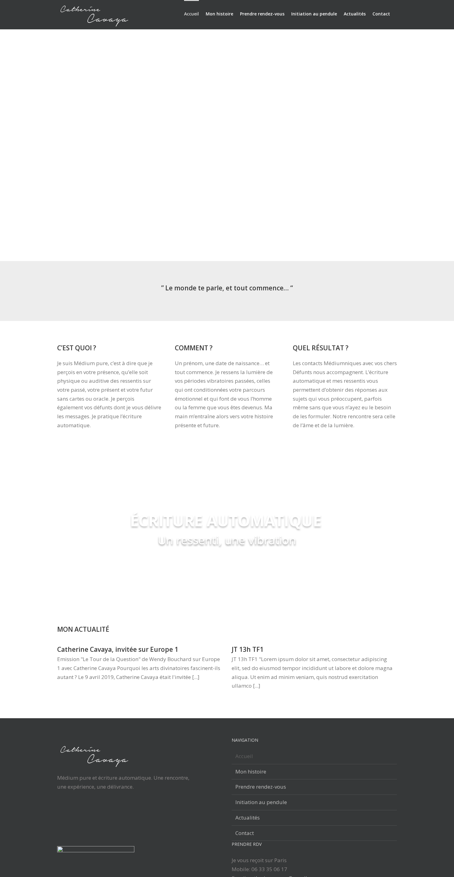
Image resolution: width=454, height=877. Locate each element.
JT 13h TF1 (247, 649)
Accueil (244, 756)
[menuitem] (191, 13)
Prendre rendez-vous (260, 786)
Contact (244, 833)
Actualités (247, 817)
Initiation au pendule (261, 802)
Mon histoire (250, 771)
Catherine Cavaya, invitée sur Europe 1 (117, 649)
